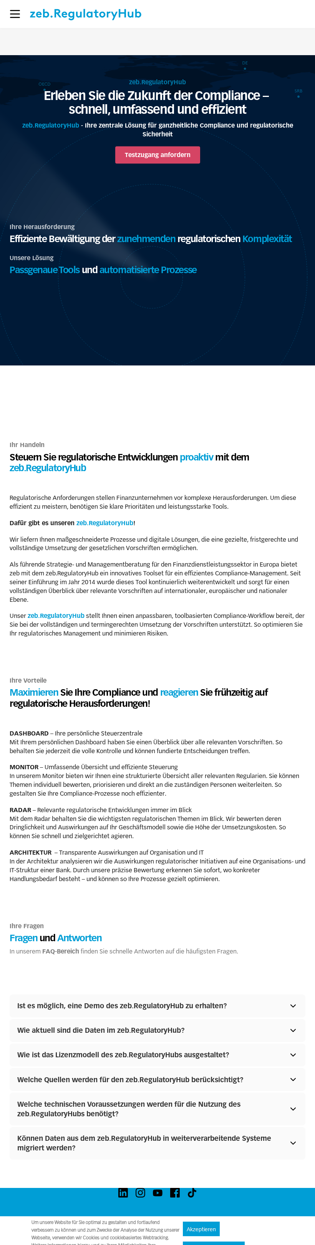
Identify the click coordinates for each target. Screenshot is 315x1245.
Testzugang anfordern (158, 155)
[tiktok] (192, 1192)
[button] (15, 14)
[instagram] (140, 1192)
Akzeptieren (201, 1229)
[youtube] (157, 1192)
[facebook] (175, 1192)
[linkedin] (123, 1192)
